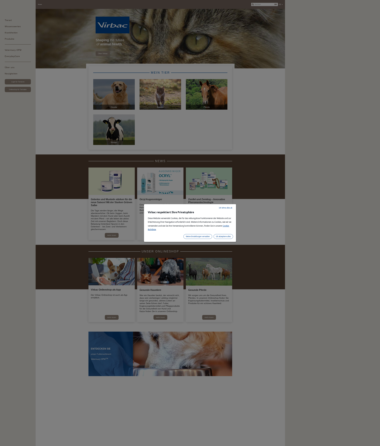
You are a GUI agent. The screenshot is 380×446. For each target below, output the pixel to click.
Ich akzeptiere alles (223, 236)
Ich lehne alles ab (225, 208)
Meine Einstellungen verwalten (198, 236)
